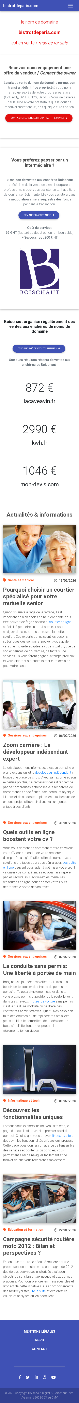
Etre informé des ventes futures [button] (37, 348)
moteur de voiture (42, 1001)
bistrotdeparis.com (40, 32)
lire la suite (38, 1291)
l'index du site (61, 1136)
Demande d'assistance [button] (37, 215)
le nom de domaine (39, 22)
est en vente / (40, 42)
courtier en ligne (60, 622)
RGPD (39, 1340)
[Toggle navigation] (70, 6)
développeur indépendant (53, 772)
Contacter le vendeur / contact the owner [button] (37, 118)
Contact (39, 1349)
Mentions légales (39, 1331)
